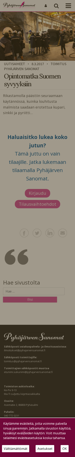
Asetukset (44, 448)
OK (64, 448)
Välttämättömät (15, 448)
